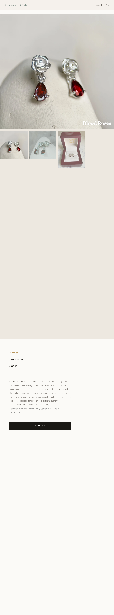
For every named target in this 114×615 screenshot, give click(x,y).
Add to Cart (40, 426)
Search (98, 5)
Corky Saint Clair (15, 5)
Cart (108, 5)
